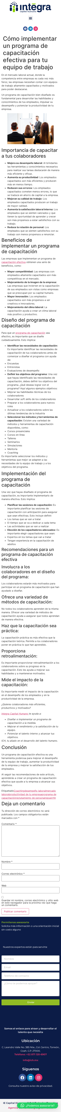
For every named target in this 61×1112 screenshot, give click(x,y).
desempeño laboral (35, 790)
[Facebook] (25, 28)
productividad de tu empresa (25, 794)
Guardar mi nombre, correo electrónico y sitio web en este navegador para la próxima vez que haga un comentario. (29, 902)
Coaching (19, 790)
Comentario (9, 824)
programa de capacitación (30, 332)
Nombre (6, 861)
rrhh (53, 797)
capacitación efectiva (13, 262)
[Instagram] (35, 28)
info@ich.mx (30, 1060)
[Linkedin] (30, 28)
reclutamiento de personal (30, 797)
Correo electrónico (13, 873)
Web (3, 885)
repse (48, 797)
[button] (30, 18)
